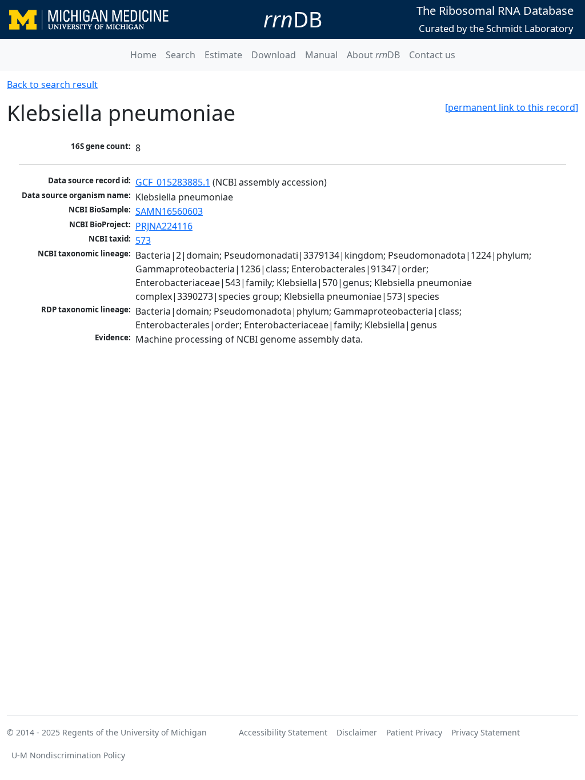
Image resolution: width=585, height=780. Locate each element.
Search (180, 55)
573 (143, 240)
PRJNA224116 (164, 226)
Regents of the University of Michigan (134, 732)
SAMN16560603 (169, 211)
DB (292, 19)
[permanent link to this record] (511, 107)
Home (143, 55)
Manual (321, 55)
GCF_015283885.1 (172, 182)
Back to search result (52, 84)
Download (273, 55)
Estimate (223, 55)
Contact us (432, 55)
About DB (373, 55)
